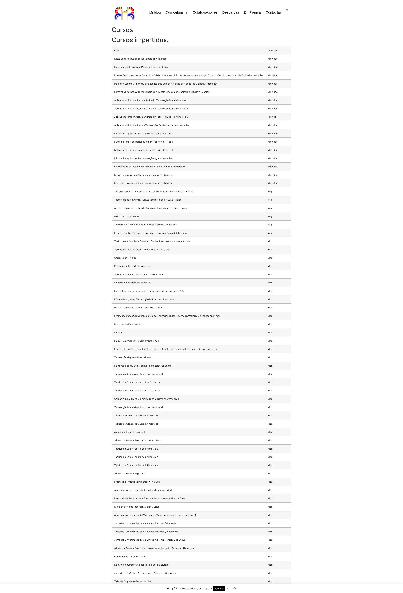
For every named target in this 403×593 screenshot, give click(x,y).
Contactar (273, 12)
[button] (287, 12)
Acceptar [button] (219, 588)
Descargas (230, 12)
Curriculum (174, 12)
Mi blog (155, 12)
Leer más (231, 588)
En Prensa (252, 12)
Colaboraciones (205, 12)
